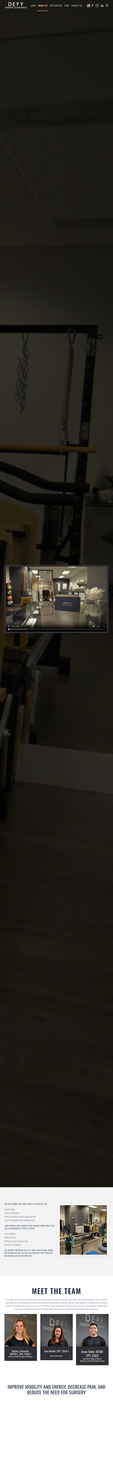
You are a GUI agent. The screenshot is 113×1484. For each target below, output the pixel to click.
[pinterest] (107, 5)
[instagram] (97, 5)
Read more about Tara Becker (56, 1330)
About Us (42, 5)
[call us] (88, 5)
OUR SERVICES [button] (56, 5)
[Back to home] (16, 5)
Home (33, 5)
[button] (65, 1230)
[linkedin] (102, 5)
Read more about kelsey (20, 1330)
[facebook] (92, 5)
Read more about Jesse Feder (92, 1330)
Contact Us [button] (76, 5)
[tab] (79, 1250)
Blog (67, 5)
